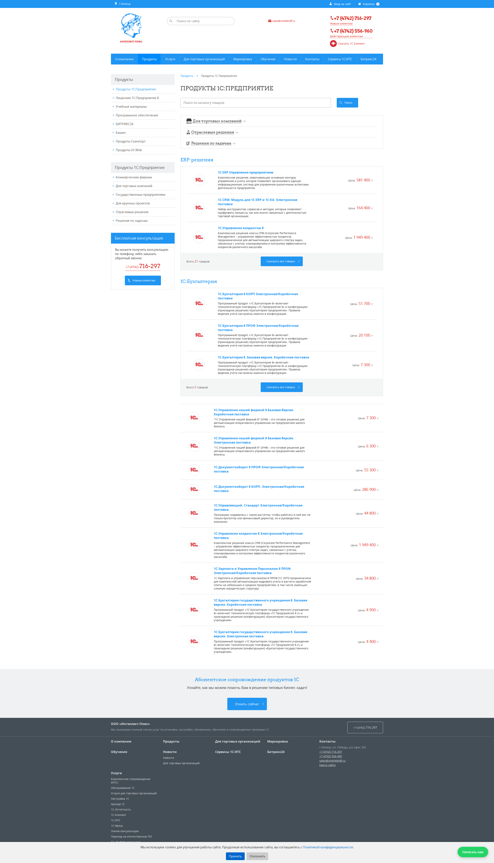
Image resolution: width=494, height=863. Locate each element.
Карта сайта (327, 765)
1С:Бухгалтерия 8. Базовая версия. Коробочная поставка (263, 357)
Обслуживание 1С (123, 788)
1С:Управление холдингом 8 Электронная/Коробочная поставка (258, 535)
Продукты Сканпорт (130, 141)
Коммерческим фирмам (134, 177)
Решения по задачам (132, 221)
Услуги (116, 773)
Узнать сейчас (247, 704)
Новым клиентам (341, 23)
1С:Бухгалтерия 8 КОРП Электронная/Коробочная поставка (258, 296)
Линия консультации (125, 831)
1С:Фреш (117, 825)
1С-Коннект (118, 815)
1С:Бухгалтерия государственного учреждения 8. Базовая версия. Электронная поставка (260, 634)
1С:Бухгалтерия (198, 281)
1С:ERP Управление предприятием (245, 172)
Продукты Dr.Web (129, 150)
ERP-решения (196, 160)
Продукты (171, 741)
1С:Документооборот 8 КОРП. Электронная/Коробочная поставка (259, 488)
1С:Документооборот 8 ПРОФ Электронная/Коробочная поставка (259, 469)
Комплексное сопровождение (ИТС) (130, 780)
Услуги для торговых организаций (134, 793)
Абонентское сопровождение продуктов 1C (247, 679)
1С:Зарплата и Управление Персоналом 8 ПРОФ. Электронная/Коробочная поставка (252, 571)
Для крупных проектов (133, 203)
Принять (235, 856)
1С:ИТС (115, 820)
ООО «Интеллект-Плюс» (130, 724)
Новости (170, 752)
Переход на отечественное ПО (131, 836)
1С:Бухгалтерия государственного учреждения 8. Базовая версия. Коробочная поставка (260, 602)
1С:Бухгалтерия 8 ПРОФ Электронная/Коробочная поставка (258, 328)
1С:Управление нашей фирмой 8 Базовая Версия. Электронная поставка (254, 440)
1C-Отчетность (121, 809)
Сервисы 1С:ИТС (228, 752)
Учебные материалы (131, 106)
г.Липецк (124, 4)
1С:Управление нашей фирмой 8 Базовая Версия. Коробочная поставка (254, 412)
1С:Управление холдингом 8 (241, 228)
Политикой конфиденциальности (328, 847)
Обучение (119, 752)
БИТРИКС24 (124, 124)
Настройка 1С (120, 798)
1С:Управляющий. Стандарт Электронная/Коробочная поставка (258, 507)
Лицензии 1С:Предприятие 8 (137, 98)
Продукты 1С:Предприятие (136, 89)
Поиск (348, 102)
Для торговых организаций (237, 741)
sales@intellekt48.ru (332, 760)
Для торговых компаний (134, 186)
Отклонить (257, 856)
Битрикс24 (275, 752)
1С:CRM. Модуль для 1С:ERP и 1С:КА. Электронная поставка (257, 202)
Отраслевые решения (132, 212)
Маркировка (277, 741)
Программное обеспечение (137, 115)
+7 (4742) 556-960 (330, 756)
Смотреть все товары (280, 261)
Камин (121, 132)
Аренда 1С (118, 804)
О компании (121, 741)
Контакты (327, 741)
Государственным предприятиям (140, 194)
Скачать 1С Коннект (351, 43)
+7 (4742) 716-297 (330, 752)
